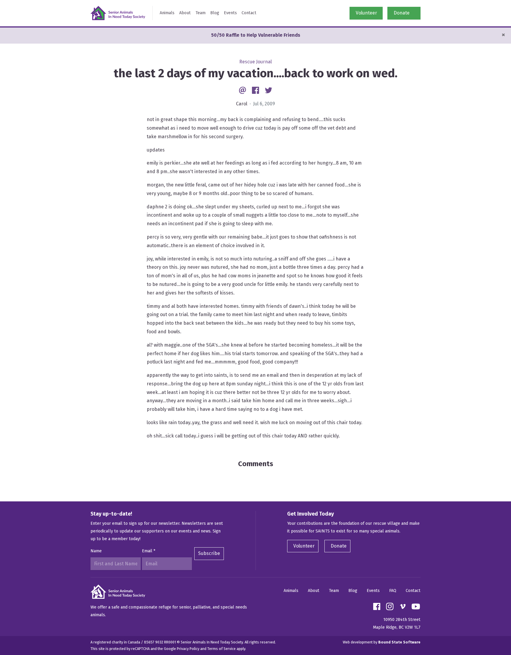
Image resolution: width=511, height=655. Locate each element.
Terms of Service (221, 648)
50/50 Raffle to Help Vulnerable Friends (255, 35)
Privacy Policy (188, 648)
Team (200, 12)
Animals (167, 12)
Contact (249, 12)
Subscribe (209, 553)
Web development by (382, 642)
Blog (214, 12)
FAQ (392, 590)
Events (230, 12)
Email (148, 550)
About (185, 12)
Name (96, 550)
